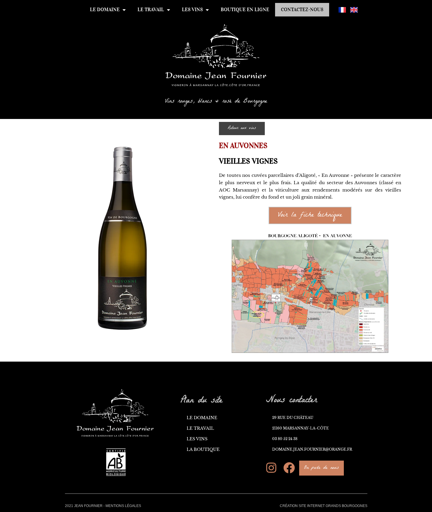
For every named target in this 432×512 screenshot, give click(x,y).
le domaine (105, 9)
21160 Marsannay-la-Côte (300, 428)
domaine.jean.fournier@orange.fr (312, 449)
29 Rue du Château (292, 417)
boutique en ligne (245, 9)
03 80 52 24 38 (284, 439)
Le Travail (200, 428)
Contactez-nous (302, 9)
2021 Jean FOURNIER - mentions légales (103, 506)
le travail (151, 9)
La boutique (203, 449)
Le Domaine (202, 417)
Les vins (192, 9)
